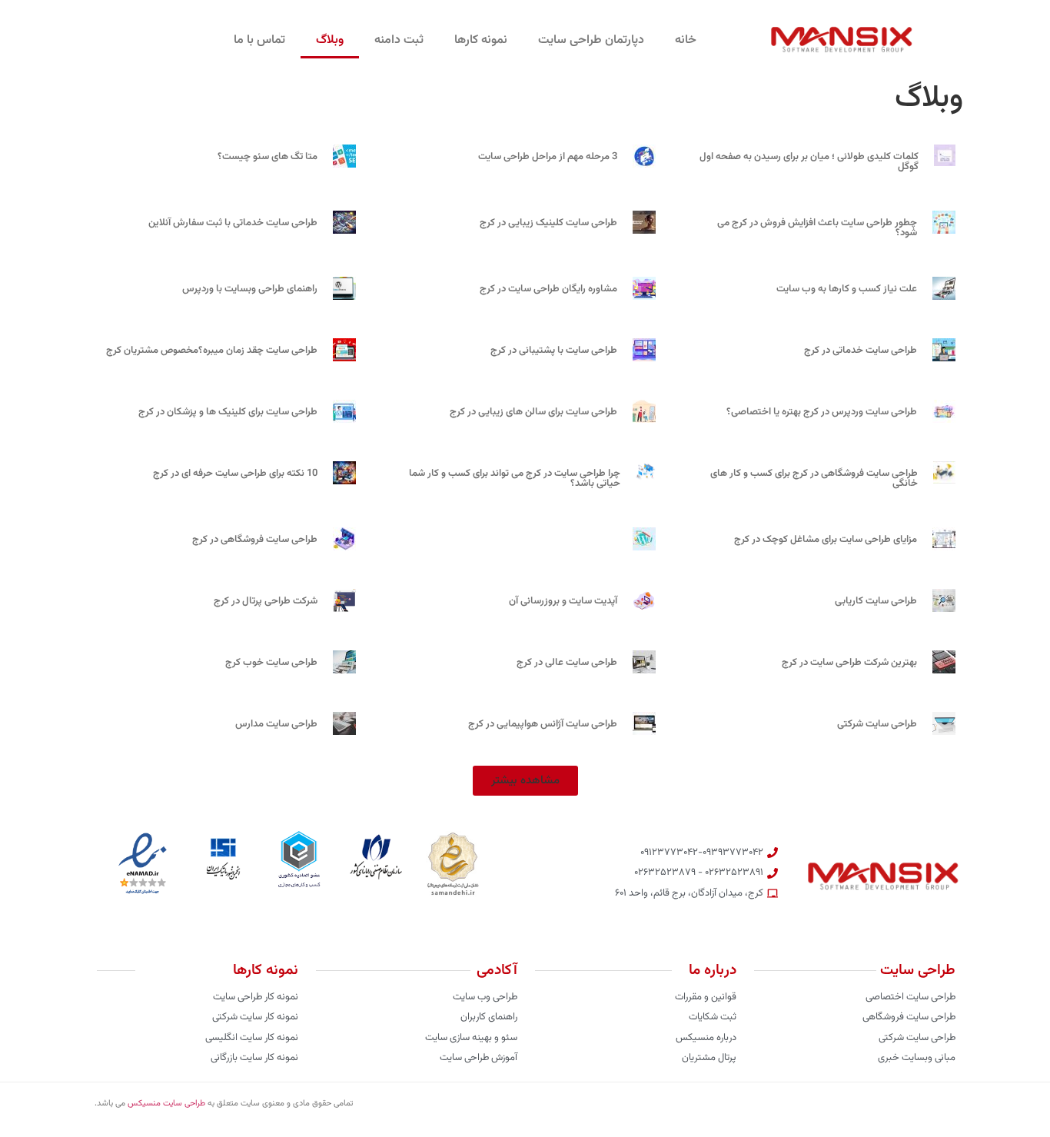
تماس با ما (259, 40)
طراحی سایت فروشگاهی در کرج (254, 539)
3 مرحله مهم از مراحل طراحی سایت (547, 157)
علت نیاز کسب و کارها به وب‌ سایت (846, 289)
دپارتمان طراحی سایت (591, 40)
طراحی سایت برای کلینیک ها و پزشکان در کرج (227, 412)
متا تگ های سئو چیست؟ (267, 157)
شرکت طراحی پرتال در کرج (265, 601)
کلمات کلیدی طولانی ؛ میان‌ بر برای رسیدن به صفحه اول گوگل (809, 162)
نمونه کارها (480, 40)
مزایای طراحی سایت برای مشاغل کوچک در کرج (825, 539)
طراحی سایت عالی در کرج (567, 662)
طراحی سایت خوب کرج (271, 662)
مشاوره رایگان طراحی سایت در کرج (548, 289)
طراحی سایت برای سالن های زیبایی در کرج (533, 412)
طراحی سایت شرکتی (877, 724)
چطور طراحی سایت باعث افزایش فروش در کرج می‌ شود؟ (817, 228)
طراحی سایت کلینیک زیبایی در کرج (548, 223)
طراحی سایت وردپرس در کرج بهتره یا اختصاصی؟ (821, 412)
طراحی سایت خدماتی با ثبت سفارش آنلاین (232, 223)
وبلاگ (330, 40)
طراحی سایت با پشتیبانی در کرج (553, 350)
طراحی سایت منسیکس (166, 1103)
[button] (525, 781)
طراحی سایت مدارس (276, 724)
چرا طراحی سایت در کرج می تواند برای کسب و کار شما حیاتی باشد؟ (514, 478)
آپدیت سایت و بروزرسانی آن (563, 601)
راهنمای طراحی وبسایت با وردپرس (249, 289)
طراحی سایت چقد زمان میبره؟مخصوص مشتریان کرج (211, 350)
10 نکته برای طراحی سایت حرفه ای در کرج (235, 473)
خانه (685, 40)
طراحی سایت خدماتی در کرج (860, 350)
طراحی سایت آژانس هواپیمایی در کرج (542, 724)
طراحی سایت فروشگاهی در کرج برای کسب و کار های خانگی (814, 478)
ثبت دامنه (399, 40)
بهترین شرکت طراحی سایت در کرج (849, 662)
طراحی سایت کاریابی (876, 601)
